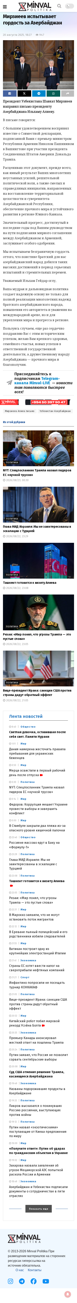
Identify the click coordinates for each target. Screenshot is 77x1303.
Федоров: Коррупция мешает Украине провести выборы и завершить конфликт (38, 809)
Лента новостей (26, 716)
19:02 (14, 1160)
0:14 (13, 799)
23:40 (14, 837)
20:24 (14, 1049)
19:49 (14, 1083)
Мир (23, 743)
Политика (12, 462)
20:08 (14, 1066)
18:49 (14, 1181)
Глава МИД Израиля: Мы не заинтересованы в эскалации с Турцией (33, 864)
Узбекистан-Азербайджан (55, 411)
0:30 (13, 782)
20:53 (14, 1015)
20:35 (14, 1032)
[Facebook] (34, 1281)
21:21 (14, 977)
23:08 (14, 875)
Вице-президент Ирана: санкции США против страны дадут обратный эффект (38, 1004)
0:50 (13, 765)
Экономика (28, 960)
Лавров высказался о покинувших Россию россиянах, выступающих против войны (35, 1110)
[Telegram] (22, 1281)
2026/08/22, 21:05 (16, 700)
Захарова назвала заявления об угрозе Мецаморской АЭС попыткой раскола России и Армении (36, 1170)
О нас (20, 1270)
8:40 (13, 726)
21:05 (14, 994)
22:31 (14, 909)
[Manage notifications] (68, 1294)
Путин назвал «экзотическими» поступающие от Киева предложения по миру (38, 1131)
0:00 (13, 820)
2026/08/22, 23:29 (16, 536)
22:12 (14, 926)
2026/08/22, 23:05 (16, 644)
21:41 (13, 960)
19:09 (14, 1143)
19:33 (14, 1100)
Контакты (34, 1270)
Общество (28, 726)
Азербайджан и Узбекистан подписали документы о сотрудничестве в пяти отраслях (38, 1191)
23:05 (14, 892)
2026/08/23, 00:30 (17, 480)
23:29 (14, 854)
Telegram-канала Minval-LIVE (37, 380)
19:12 (14, 1121)
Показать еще (38, 1209)
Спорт (25, 977)
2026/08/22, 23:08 (16, 588)
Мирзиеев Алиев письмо (20, 411)
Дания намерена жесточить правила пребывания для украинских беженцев (37, 753)
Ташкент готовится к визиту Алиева (29, 583)
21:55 (14, 943)
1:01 (13, 743)
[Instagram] (10, 1281)
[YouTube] (45, 1281)
